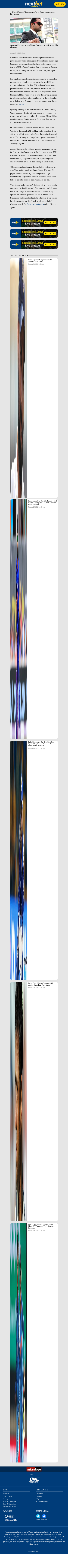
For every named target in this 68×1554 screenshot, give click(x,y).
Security (5, 1499)
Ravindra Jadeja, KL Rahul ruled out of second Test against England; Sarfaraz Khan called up (42, 502)
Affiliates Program (42, 1501)
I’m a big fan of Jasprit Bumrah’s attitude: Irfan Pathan (40, 260)
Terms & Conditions (9, 1501)
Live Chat (39, 1496)
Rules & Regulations (9, 1504)
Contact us (39, 1494)
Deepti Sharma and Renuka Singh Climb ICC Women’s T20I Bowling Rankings (41, 1226)
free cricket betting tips (35, 204)
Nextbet (21, 104)
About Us (6, 1494)
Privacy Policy (7, 1496)
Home (14, 12)
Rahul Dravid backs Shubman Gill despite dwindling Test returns (40, 984)
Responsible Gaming (9, 1506)
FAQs (38, 1499)
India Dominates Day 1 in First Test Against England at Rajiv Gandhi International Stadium (41, 743)
